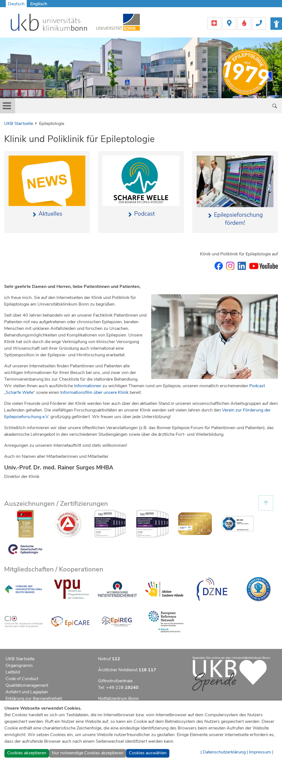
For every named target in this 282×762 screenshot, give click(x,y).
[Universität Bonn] (118, 22)
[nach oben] (266, 502)
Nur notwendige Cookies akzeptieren (87, 753)
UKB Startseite (18, 124)
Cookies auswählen (148, 753)
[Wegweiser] (229, 23)
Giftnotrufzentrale (115, 681)
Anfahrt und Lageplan (27, 692)
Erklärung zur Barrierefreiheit (34, 699)
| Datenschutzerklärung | (224, 752)
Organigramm (19, 665)
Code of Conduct (22, 679)
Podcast (144, 214)
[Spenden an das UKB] (229, 675)
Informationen (87, 386)
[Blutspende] (244, 23)
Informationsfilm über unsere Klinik (94, 392)
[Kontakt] (259, 23)
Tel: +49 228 (118, 688)
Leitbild (13, 672)
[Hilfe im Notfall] (214, 23)
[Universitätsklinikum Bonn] (49, 23)
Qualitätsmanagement (27, 685)
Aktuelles (50, 214)
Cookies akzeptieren (26, 753)
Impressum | (261, 752)
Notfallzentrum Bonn (118, 699)
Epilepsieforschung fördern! (238, 219)
